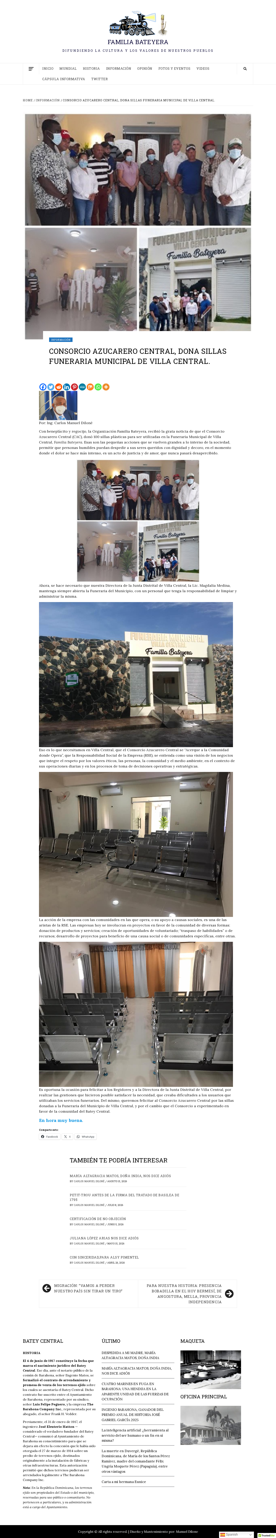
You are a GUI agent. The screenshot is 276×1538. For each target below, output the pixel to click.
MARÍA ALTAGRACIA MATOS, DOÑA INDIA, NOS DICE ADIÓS (120, 1176)
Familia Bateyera (138, 42)
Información (118, 68)
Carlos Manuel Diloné (89, 1181)
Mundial (68, 68)
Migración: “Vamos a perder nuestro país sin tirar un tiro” (88, 1288)
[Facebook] (42, 386)
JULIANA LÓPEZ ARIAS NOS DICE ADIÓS (104, 1238)
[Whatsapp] (98, 386)
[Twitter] (50, 386)
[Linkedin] (66, 386)
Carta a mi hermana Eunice (124, 1482)
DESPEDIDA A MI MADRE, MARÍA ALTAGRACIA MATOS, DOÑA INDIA (130, 1355)
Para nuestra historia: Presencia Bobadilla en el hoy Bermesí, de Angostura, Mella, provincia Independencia (184, 1293)
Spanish (231, 1534)
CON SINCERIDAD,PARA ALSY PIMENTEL (104, 1257)
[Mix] (90, 386)
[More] (106, 386)
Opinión (144, 68)
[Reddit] (58, 386)
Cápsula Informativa (63, 79)
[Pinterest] (74, 386)
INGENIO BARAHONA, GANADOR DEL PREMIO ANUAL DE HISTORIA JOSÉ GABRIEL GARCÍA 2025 (133, 1414)
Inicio (47, 68)
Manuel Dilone (187, 1532)
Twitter (99, 79)
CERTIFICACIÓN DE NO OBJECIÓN (98, 1219)
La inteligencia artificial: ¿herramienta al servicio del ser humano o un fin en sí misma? (135, 1435)
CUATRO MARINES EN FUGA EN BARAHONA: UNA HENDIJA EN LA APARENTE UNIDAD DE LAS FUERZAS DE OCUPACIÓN (135, 1392)
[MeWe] (82, 386)
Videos (202, 68)
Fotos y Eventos (174, 68)
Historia (91, 68)
